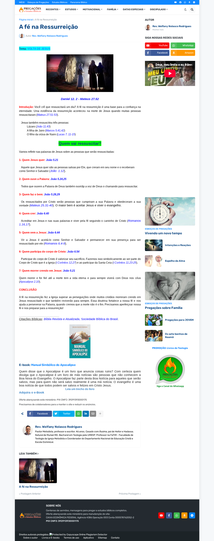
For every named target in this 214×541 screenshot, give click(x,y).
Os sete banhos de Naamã (176, 335)
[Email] (93, 414)
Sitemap (102, 537)
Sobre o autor (30, 537)
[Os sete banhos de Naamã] (154, 335)
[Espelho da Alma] (154, 261)
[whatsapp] (185, 2)
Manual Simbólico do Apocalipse (53, 365)
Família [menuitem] (111, 9)
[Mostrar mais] (100, 414)
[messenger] (194, 2)
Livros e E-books (51, 537)
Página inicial (26, 20)
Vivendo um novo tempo (163, 233)
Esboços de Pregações (38, 2)
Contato (115, 537)
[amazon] (189, 2)
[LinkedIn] (86, 414)
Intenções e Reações (178, 245)
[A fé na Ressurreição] (38, 470)
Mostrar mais (158, 30)
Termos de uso (71, 537)
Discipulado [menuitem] (158, 9)
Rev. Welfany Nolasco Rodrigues (58, 427)
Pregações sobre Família (163, 308)
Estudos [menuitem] (70, 9)
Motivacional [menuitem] (91, 9)
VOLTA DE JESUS (38, 48)
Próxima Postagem (129, 494)
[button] (185, 10)
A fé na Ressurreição (46, 20)
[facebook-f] (169, 515)
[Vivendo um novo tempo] (170, 211)
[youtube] (175, 2)
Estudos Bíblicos (59, 2)
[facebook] (180, 2)
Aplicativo (88, 537)
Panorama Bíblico (78, 2)
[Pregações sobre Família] (170, 286)
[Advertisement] (170, 142)
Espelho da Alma (175, 260)
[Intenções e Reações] (154, 245)
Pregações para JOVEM (179, 319)
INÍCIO (22, 2)
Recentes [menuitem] (52, 9)
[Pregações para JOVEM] (154, 320)
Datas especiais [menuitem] (133, 9)
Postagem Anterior (31, 494)
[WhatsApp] (78, 414)
